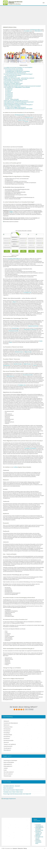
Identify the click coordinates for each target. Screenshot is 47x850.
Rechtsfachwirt (7, 730)
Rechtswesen (7, 738)
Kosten (11, 211)
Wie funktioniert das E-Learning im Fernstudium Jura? (15, 103)
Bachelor (26, 121)
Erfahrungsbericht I (8, 764)
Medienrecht (8, 90)
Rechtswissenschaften (35, 29)
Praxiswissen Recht (8, 726)
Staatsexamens (6, 365)
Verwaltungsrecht (7, 748)
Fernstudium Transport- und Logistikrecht (38, 833)
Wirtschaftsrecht (38, 30)
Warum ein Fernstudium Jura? (10, 76)
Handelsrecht (8, 94)
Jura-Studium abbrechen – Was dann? (11, 785)
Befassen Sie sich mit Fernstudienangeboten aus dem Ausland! (18, 108)
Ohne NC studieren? (8, 774)
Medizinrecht (6, 725)
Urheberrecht (8, 88)
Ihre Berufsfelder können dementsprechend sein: (15, 72)
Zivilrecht (8, 91)
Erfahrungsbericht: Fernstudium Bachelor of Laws (39, 829)
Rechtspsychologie (8, 734)
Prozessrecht (8, 95)
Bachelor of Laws (29, 117)
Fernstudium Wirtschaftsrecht (14, 258)
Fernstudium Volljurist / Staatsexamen (12, 82)
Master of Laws (21, 120)
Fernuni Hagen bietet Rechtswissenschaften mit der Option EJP (17, 793)
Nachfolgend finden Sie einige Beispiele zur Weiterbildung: (17, 71)
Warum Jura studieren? (8, 787)
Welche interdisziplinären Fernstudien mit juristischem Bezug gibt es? (18, 104)
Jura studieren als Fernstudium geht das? (14, 70)
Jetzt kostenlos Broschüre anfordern (13, 75)
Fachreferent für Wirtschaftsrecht (11, 723)
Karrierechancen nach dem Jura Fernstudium (13, 68)
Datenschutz (20, 848)
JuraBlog (15, 467)
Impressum (37, 835)
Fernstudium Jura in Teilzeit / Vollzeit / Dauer (13, 791)
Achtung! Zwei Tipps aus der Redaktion (12, 105)
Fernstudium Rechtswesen (30, 448)
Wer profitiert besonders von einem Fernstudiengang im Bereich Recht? (18, 101)
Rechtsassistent (7, 728)
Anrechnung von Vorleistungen (10, 760)
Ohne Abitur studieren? (9, 772)
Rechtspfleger (7, 732)
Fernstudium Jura (28, 30)
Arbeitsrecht (8, 97)
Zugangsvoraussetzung (33, 325)
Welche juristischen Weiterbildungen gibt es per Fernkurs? (16, 100)
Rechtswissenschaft (19, 114)
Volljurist (14, 301)
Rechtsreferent (7, 736)
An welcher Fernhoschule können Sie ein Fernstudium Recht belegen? (18, 74)
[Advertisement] (23, 15)
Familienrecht (8, 96)
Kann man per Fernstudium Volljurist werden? (13, 83)
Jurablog (5, 768)
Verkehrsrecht (9, 92)
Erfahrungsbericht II (8, 766)
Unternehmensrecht (8, 746)
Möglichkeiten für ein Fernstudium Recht (12, 84)
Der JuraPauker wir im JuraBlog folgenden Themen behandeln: (17, 87)
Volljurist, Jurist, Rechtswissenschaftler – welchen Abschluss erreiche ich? (19, 78)
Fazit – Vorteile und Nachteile (12, 99)
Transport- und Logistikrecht (10, 744)
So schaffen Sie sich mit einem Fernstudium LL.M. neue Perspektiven (18, 67)
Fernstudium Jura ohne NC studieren (39, 838)
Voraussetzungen (15, 328)
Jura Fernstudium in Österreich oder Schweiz (13, 80)
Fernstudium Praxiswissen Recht (38, 842)
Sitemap (25, 848)
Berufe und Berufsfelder (9, 762)
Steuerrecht (6, 742)
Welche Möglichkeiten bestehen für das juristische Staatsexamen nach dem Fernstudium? (22, 86)
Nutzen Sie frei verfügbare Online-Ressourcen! (15, 107)
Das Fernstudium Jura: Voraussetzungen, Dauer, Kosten (15, 79)
